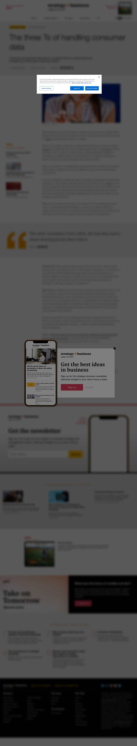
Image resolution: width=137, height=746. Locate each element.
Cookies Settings (46, 88)
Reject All (77, 88)
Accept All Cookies (91, 88)
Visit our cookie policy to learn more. (82, 83)
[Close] (99, 77)
